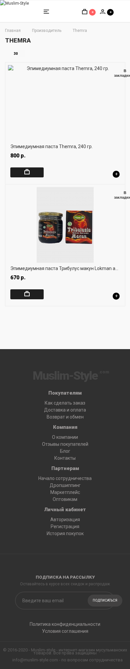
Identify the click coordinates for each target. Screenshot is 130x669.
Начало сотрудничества (65, 478)
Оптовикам (65, 499)
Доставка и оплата (65, 410)
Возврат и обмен (65, 417)
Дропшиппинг (65, 485)
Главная (13, 30)
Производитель (46, 30)
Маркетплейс (65, 492)
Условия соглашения (65, 631)
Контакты (65, 458)
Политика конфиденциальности (65, 624)
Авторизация (65, 519)
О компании (65, 437)
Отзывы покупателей (65, 444)
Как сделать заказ (65, 403)
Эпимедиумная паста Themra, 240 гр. (51, 146)
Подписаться (105, 600)
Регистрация (65, 526)
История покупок (65, 533)
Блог (65, 451)
